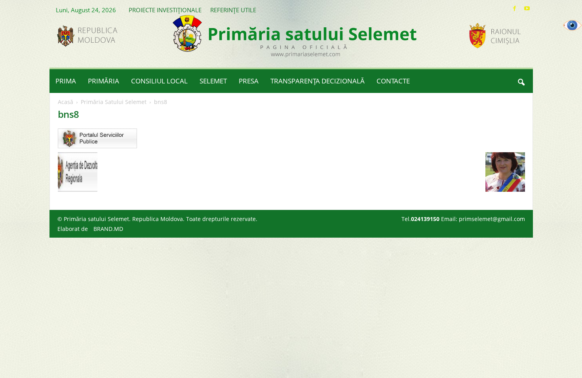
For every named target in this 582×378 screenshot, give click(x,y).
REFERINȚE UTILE (233, 10)
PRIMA (65, 80)
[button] (521, 81)
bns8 (68, 114)
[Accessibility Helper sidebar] (572, 25)
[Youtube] (527, 8)
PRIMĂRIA (103, 80)
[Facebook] (514, 8)
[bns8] (291, 138)
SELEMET (213, 80)
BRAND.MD (108, 228)
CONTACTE (393, 80)
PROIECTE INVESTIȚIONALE (165, 10)
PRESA (249, 80)
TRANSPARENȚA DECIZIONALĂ (317, 80)
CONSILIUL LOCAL (159, 80)
